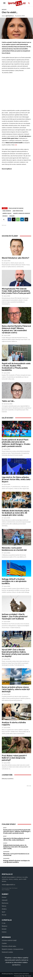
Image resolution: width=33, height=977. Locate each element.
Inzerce (4, 932)
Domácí (5, 843)
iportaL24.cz (10, 15)
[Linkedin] (22, 219)
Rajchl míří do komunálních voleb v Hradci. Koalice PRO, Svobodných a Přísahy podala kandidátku (16, 366)
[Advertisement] (16, 92)
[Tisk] (26, 219)
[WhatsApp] (18, 219)
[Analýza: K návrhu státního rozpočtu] (16, 712)
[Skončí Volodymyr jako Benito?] (16, 247)
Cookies (4, 943)
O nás (3, 923)
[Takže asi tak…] (16, 390)
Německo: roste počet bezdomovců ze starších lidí (14, 549)
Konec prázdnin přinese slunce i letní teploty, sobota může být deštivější (16, 689)
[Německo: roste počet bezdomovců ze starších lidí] (16, 537)
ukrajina (11, 216)
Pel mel (4, 915)
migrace (5, 216)
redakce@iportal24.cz (8, 884)
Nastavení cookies (7, 952)
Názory (4, 9)
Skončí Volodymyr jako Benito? (15, 258)
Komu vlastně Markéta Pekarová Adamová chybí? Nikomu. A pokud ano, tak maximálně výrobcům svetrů (16, 329)
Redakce (4, 926)
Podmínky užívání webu (9, 946)
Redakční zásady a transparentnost (12, 949)
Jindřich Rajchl (7, 213)
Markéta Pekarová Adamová (21, 213)
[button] (29, 3)
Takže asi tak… (8, 401)
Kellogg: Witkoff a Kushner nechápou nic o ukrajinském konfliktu (14, 581)
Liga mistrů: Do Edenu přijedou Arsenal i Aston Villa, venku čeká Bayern (16, 479)
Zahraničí (4, 900)
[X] (13, 219)
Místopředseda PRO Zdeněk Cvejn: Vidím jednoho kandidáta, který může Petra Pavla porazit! (16, 291)
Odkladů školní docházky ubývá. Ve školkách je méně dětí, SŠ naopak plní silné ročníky (16, 513)
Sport (5, 827)
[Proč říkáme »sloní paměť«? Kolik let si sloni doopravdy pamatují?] (16, 745)
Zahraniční (6, 851)
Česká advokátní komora (16, 208)
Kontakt (4, 929)
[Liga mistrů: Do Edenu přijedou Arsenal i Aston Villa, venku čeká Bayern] (16, 466)
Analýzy (4, 909)
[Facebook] (9, 219)
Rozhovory (5, 903)
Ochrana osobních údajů (9, 940)
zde (16, 145)
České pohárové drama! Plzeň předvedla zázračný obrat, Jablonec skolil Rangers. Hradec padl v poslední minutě (16, 443)
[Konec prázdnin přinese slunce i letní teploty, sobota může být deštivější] (16, 676)
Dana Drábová (7, 210)
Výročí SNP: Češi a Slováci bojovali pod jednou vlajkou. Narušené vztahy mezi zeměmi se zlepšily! (15, 653)
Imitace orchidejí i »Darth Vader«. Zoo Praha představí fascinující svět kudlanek (14, 616)
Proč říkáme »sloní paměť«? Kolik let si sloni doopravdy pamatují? (14, 758)
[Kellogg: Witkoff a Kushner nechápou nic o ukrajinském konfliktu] (16, 568)
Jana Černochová (18, 210)
